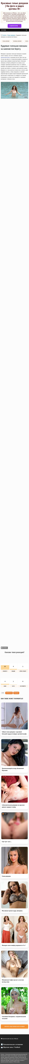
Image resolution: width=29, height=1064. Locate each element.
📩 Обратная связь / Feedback (10, 1047)
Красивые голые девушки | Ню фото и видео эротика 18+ (14, 6)
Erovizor (4, 35)
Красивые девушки (17, 41)
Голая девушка (6, 876)
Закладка (5, 647)
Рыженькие (16, 692)
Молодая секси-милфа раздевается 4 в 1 (13, 945)
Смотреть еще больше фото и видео (14, 1026)
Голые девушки (11, 35)
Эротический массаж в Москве (10, 1038)
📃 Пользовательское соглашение (12, 1044)
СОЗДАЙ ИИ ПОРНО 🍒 (14, 25)
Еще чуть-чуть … (7, 841)
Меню (4, 30)
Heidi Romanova (9, 692)
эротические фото (5, 57)
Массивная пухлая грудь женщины (12, 911)
